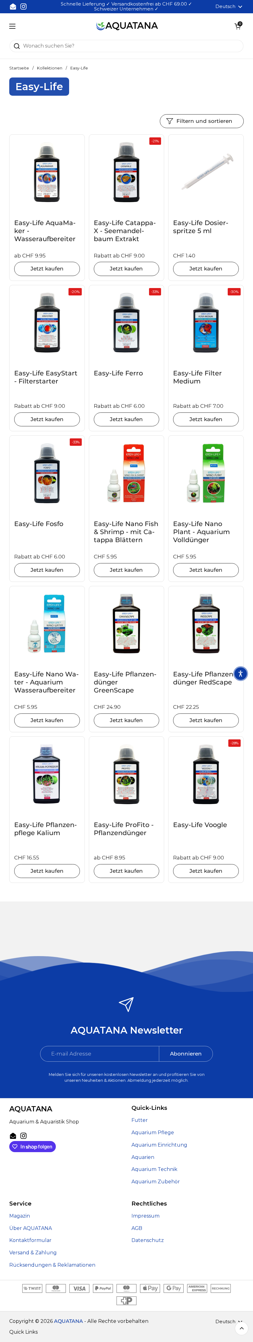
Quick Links (23, 1332)
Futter (139, 1120)
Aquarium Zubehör (155, 1182)
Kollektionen (49, 68)
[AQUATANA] (127, 26)
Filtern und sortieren (204, 121)
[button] (237, 26)
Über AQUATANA (30, 1228)
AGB (136, 1228)
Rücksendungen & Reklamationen (52, 1265)
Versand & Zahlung (33, 1253)
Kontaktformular (30, 1240)
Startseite (19, 68)
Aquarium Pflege (152, 1132)
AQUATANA (68, 1321)
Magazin (19, 1216)
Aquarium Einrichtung (159, 1145)
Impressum (145, 1216)
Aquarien (142, 1157)
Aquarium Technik (154, 1169)
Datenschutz (147, 1240)
